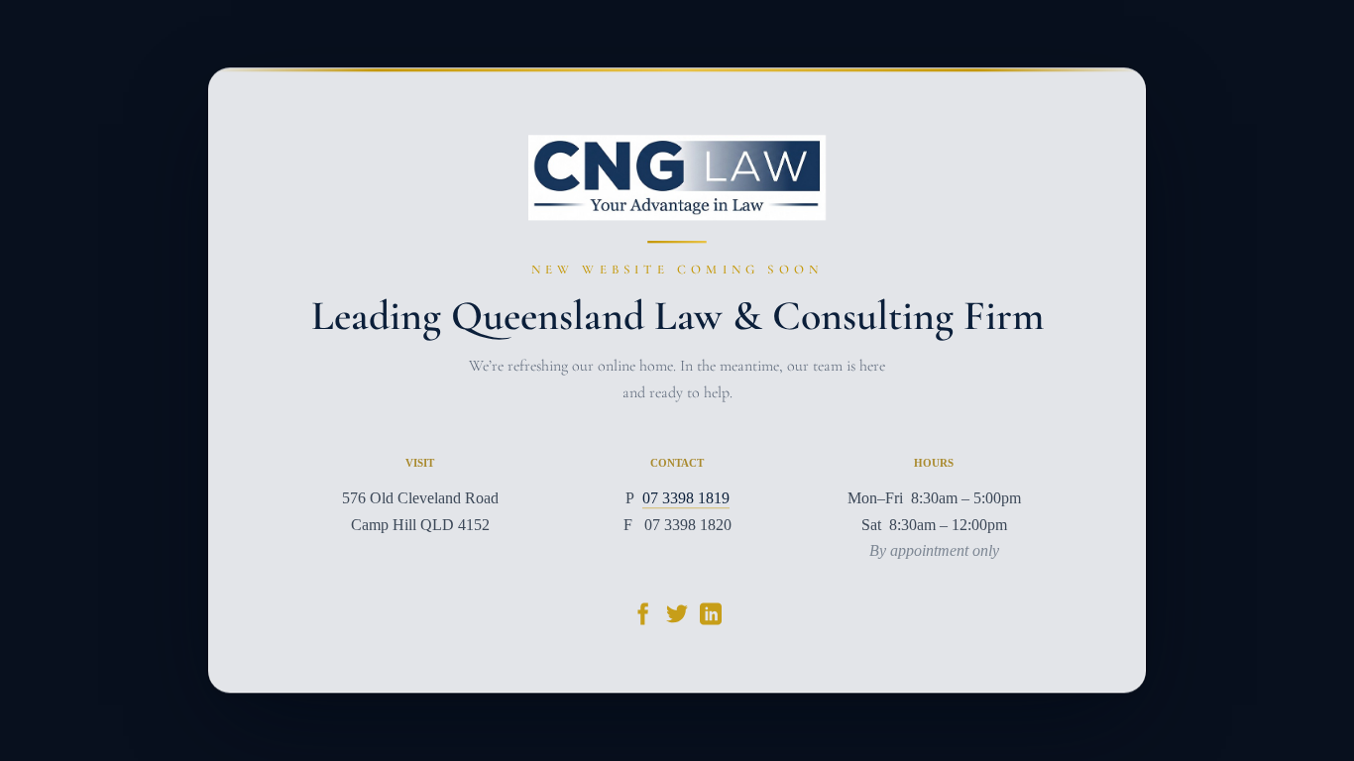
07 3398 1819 (686, 498)
